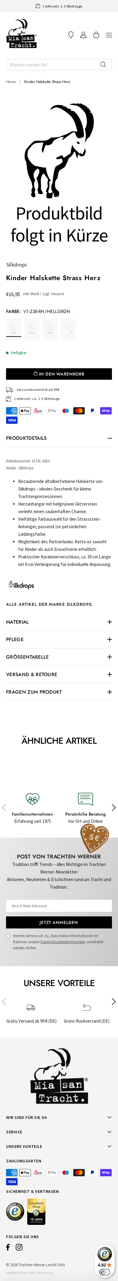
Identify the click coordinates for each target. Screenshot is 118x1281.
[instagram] (19, 1248)
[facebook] (8, 1248)
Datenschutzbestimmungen (63, 941)
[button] (109, 35)
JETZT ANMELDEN (59, 922)
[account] (83, 35)
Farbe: (38, 311)
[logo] (21, 33)
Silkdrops (16, 264)
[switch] (104, 1272)
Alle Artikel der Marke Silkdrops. (49, 604)
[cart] (96, 35)
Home (11, 81)
